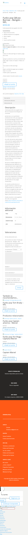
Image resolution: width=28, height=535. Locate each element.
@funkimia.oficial (7, 415)
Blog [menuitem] (1, 534)
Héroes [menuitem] (1, 515)
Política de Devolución (8, 452)
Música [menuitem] (1, 524)
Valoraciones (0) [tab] (8, 103)
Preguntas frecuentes (8, 467)
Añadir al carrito (9, 84)
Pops (7, 10)
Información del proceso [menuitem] (6, 532)
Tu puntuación (9, 249)
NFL (16, 10)
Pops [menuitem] (1, 510)
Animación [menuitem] (2, 512)
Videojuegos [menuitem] (3, 520)
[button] (9, 87)
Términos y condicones (9, 446)
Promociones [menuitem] (3, 527)
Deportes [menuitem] (2, 522)
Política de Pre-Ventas (8, 455)
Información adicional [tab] (9, 100)
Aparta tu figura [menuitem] (4, 530)
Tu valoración (8, 251)
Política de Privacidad (8, 448)
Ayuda (20, 76)
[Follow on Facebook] (4, 412)
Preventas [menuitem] (2, 525)
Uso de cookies (7, 450)
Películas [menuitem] (2, 517)
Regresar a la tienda (10, 499)
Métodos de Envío (7, 469)
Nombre (7, 266)
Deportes (12, 10)
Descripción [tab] (7, 98)
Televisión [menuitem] (2, 518)
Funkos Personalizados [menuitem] (5, 529)
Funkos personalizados (9, 438)
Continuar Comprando (10, 504)
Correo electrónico (10, 272)
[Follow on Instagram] (7, 412)
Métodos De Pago (7, 471)
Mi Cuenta (5, 462)
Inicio (4, 10)
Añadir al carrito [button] (9, 311)
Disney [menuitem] (1, 513)
